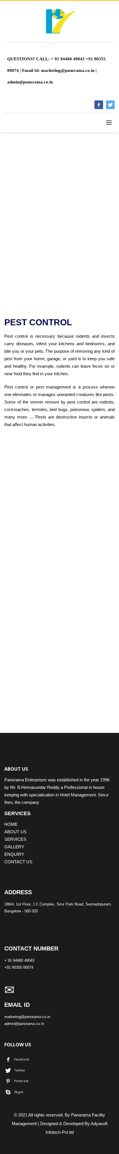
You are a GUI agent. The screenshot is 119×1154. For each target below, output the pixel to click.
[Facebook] (98, 104)
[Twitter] (110, 104)
